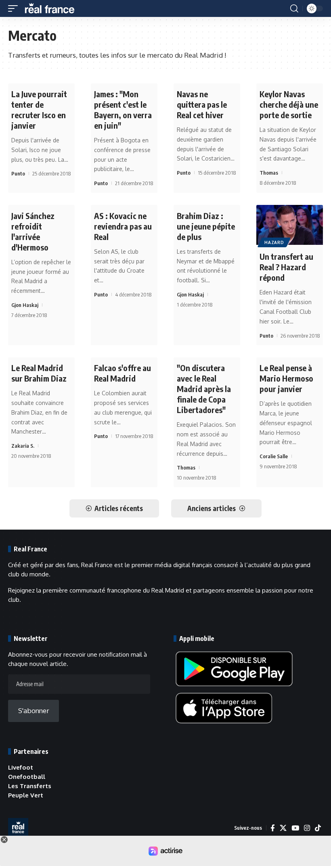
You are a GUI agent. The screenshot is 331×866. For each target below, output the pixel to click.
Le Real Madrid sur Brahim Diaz (39, 373)
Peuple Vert (25, 795)
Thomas (269, 172)
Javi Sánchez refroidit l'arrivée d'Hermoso (32, 231)
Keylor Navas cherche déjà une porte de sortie (289, 104)
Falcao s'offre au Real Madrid (122, 373)
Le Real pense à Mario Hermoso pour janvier (286, 378)
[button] (15, 8)
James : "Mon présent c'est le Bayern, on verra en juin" (123, 109)
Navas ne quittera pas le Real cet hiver (202, 104)
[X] (283, 828)
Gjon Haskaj (24, 305)
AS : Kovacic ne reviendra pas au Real (123, 226)
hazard (274, 242)
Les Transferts (29, 786)
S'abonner (33, 710)
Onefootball (26, 776)
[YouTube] (295, 828)
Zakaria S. (22, 445)
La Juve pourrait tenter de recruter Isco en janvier (39, 109)
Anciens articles (211, 508)
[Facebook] (272, 828)
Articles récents (118, 508)
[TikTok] (318, 828)
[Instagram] (307, 828)
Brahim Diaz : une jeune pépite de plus (206, 226)
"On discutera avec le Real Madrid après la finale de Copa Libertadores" (204, 389)
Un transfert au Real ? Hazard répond (286, 266)
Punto (18, 173)
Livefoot (20, 767)
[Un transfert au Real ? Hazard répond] (289, 225)
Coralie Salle (274, 456)
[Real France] (53, 8)
